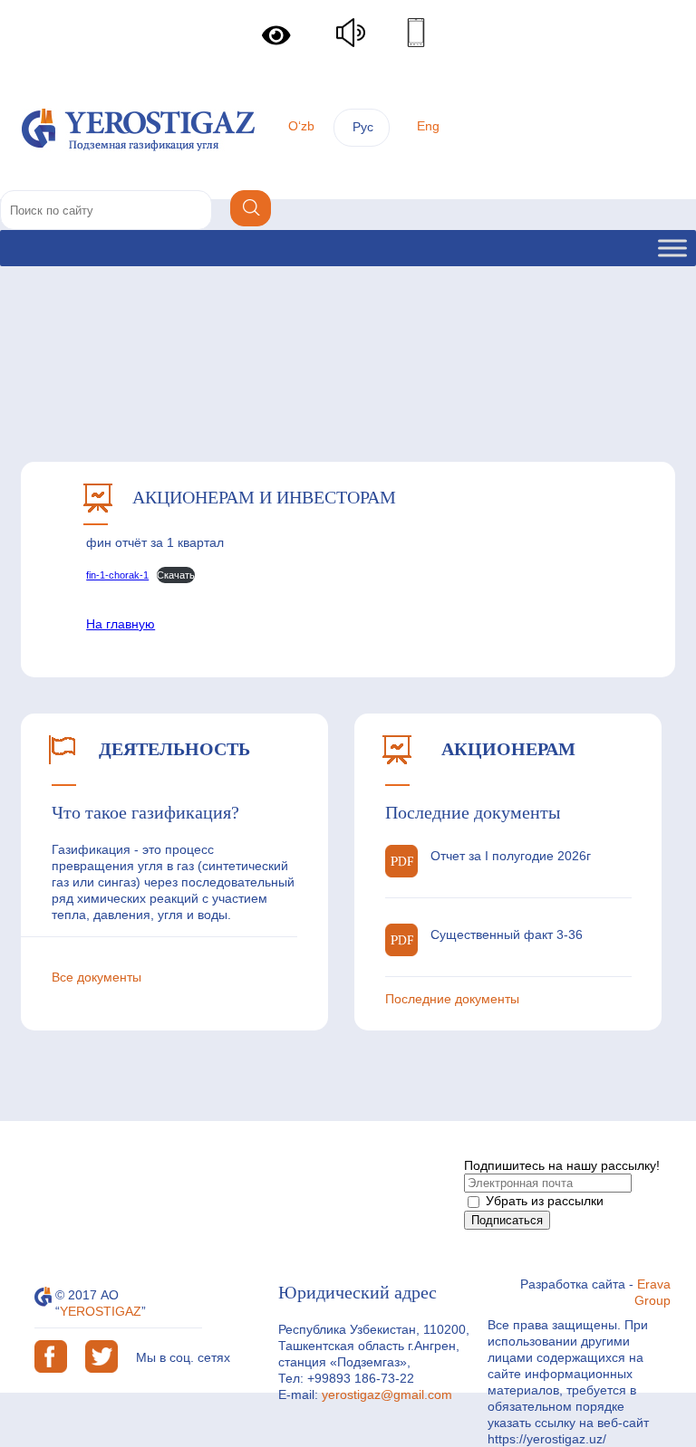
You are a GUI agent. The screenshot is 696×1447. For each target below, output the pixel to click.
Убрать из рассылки (543, 1200)
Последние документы (452, 999)
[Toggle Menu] (672, 247)
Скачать (176, 575)
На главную (120, 624)
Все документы (96, 977)
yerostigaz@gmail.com (387, 1394)
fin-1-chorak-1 (117, 575)
